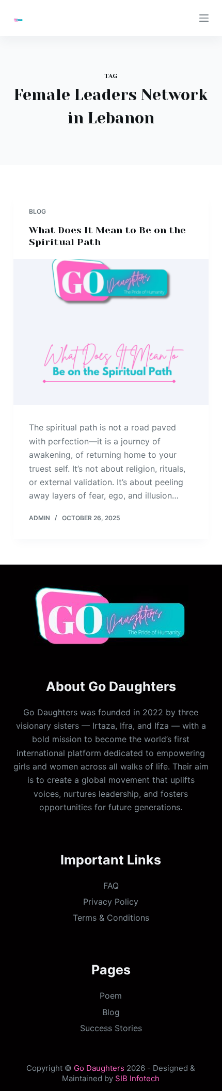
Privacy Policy (110, 901)
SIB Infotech (137, 1078)
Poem (111, 995)
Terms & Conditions (111, 917)
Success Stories (111, 1028)
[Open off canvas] (204, 18)
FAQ (111, 885)
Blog (37, 211)
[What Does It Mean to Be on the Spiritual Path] (111, 332)
